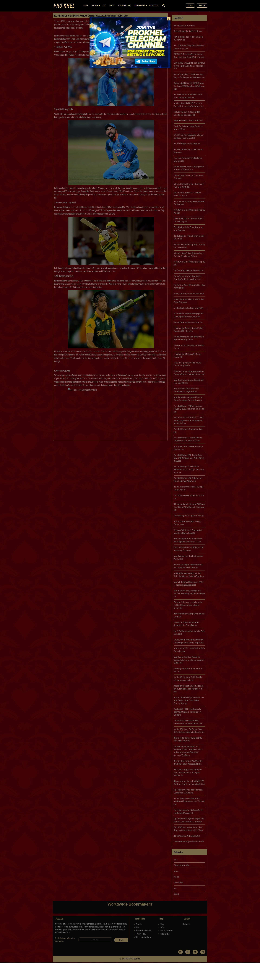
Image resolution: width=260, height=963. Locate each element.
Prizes (111, 5)
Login (190, 5)
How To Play (154, 5)
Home (85, 5)
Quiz (103, 5)
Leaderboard (140, 5)
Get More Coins (124, 5)
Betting (95, 5)
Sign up (202, 5)
